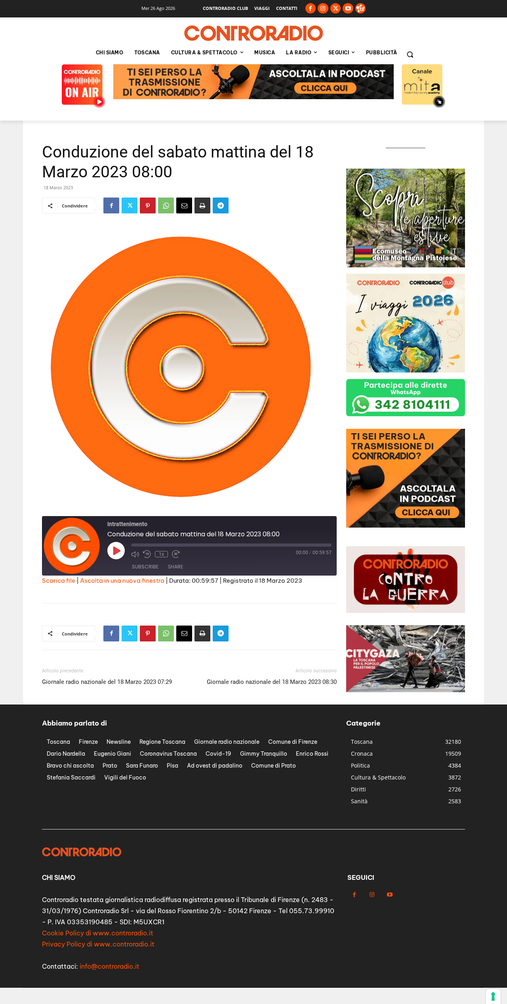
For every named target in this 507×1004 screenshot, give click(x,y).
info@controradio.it (109, 966)
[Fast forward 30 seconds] (176, 554)
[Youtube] (348, 8)
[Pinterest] (148, 205)
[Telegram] (221, 205)
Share (175, 566)
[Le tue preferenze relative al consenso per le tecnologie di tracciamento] (493, 996)
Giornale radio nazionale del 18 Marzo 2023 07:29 (107, 681)
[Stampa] (202, 205)
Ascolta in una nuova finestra (122, 580)
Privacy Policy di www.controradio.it (98, 944)
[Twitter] (335, 8)
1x (161, 554)
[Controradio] (253, 33)
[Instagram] (323, 8)
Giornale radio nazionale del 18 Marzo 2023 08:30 (272, 681)
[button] (410, 54)
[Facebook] (310, 8)
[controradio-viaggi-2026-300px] (405, 265)
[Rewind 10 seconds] (147, 554)
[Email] (184, 205)
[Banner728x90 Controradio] (253, 97)
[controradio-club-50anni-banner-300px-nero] (405, 370)
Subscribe (145, 566)
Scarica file (58, 580)
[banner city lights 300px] (405, 525)
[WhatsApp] (166, 205)
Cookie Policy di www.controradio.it (97, 933)
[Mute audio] (135, 554)
